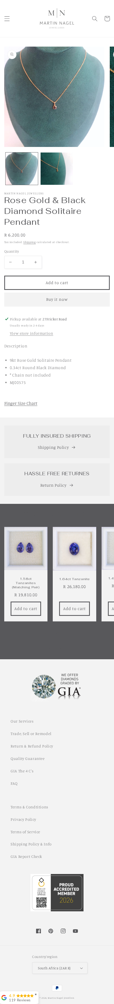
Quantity (11, 251)
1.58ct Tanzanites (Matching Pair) (26, 583)
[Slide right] (69, 633)
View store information (31, 333)
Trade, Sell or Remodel (31, 733)
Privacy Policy (23, 819)
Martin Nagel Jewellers (61, 997)
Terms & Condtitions (29, 807)
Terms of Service (25, 832)
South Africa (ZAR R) (54, 968)
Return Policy (53, 485)
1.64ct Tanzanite (74, 579)
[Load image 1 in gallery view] (22, 169)
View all (57, 648)
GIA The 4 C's (22, 771)
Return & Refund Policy (32, 746)
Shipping (29, 242)
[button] (7, 18)
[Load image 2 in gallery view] (57, 169)
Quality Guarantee (28, 758)
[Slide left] (45, 633)
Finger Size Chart (20, 403)
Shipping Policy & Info (31, 844)
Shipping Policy (53, 447)
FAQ (14, 783)
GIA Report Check (26, 856)
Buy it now (57, 299)
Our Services (22, 721)
